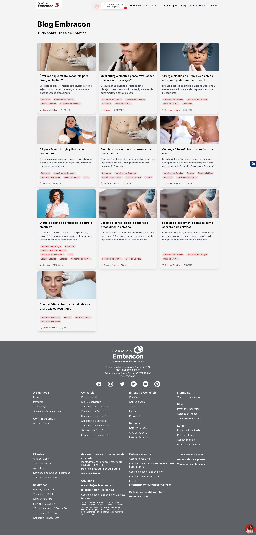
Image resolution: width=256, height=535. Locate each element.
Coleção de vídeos (187, 413)
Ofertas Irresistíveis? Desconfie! (50, 508)
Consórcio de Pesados (93, 425)
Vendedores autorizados (191, 464)
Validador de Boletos (44, 494)
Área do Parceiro (138, 432)
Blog (183, 5)
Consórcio (134, 397)
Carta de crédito (90, 397)
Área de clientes (90, 473)
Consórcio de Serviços (93, 420)
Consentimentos (186, 439)
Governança (40, 406)
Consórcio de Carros (92, 411)
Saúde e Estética (50, 110)
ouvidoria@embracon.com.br (98, 485)
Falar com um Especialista (95, 435)
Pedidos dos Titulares (188, 444)
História (37, 397)
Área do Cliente (41, 458)
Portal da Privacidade (188, 430)
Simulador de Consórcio (94, 430)
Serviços (108, 110)
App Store (114, 468)
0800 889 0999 (164, 463)
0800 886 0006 (138, 496)
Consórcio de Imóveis (93, 406)
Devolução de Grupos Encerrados (51, 472)
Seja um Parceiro (138, 427)
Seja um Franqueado (188, 397)
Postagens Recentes (188, 408)
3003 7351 (107, 490)
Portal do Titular (185, 435)
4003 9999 (137, 466)
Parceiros (38, 401)
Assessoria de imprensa (191, 459)
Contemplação (137, 401)
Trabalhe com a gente (190, 454)
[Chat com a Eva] (250, 529)
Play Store (98, 468)
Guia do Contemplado (45, 477)
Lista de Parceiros (138, 437)
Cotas (132, 406)
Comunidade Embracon (189, 418)
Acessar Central (41, 423)
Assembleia (39, 468)
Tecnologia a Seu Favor (46, 513)
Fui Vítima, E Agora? (44, 503)
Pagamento (135, 416)
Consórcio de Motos (92, 416)
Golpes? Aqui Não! (43, 498)
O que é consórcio (91, 401)
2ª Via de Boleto (197, 5)
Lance (132, 411)
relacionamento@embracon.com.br (150, 484)
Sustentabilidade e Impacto (47, 411)
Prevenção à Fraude (44, 489)
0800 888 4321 (90, 490)
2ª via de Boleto (42, 463)
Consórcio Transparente (46, 517)
